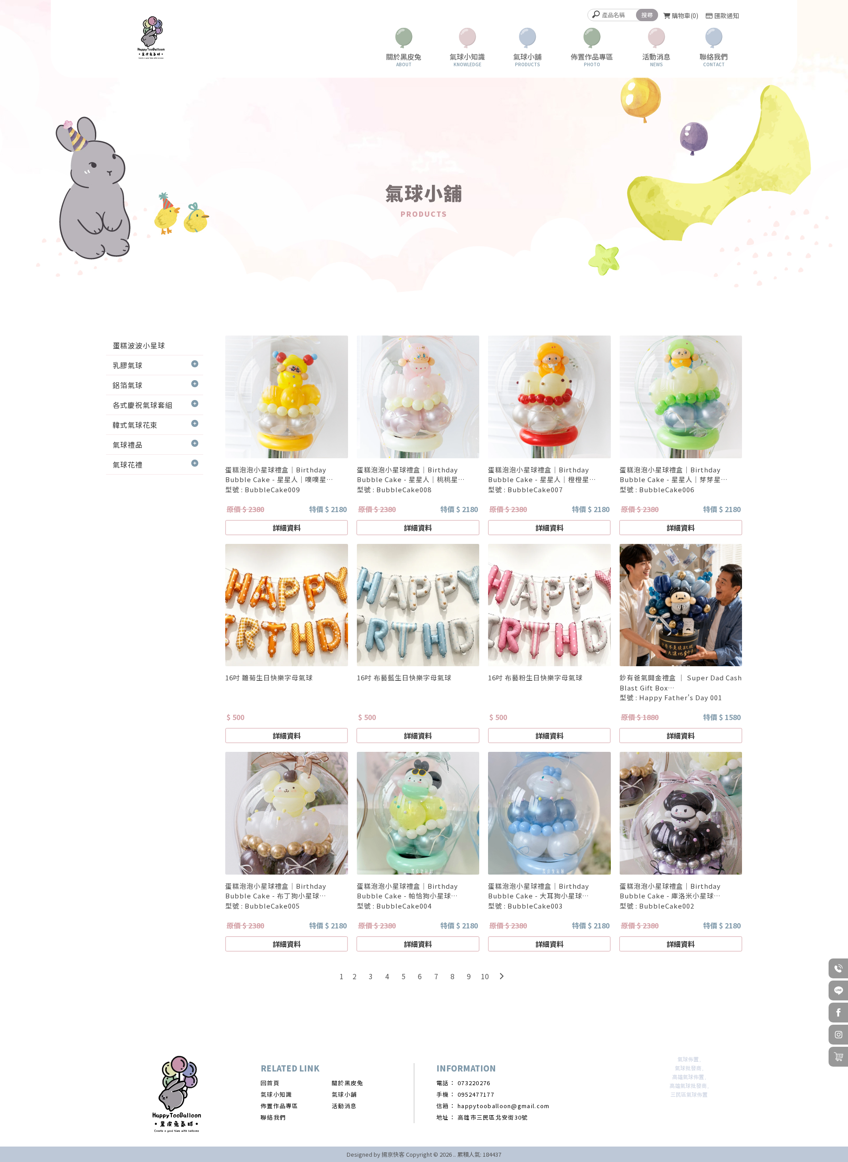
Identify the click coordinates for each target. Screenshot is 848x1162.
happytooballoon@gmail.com (504, 1106)
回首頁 (270, 1083)
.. (454, 1154)
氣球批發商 (688, 1067)
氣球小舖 (344, 1094)
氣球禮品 (128, 444)
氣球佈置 (688, 1059)
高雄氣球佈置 (688, 1076)
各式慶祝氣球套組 (143, 405)
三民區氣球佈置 (689, 1094)
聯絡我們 (273, 1117)
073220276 (474, 1083)
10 (485, 976)
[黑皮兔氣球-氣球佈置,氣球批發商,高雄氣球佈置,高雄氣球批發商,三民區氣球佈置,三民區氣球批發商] (151, 38)
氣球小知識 (276, 1094)
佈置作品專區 (280, 1106)
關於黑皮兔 (347, 1083)
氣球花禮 (128, 464)
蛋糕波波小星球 (139, 345)
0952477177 (476, 1094)
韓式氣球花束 (135, 424)
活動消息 (344, 1106)
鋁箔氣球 (128, 385)
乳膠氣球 (128, 365)
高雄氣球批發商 (688, 1085)
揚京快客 (393, 1154)
